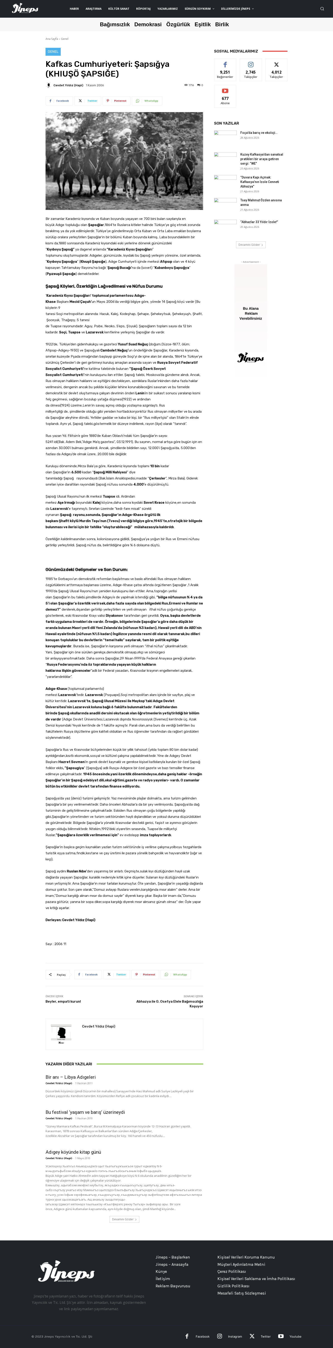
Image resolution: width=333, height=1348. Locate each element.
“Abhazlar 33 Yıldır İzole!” (259, 222)
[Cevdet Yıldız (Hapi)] (49, 85)
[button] (322, 9)
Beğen (225, 62)
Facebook (203, 1336)
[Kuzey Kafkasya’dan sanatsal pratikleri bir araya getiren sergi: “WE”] (225, 160)
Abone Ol (225, 88)
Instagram (235, 1336)
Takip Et (251, 62)
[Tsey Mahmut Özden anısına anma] (225, 206)
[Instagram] (220, 1337)
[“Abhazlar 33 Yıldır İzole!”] (225, 228)
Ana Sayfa (52, 39)
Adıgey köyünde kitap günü (73, 1152)
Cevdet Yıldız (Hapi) (68, 85)
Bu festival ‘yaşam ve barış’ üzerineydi (85, 1112)
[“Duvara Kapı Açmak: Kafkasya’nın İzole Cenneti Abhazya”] (225, 183)
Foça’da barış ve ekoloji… (259, 133)
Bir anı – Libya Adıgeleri (71, 1077)
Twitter (266, 1336)
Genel (64, 39)
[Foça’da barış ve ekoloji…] (225, 138)
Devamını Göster (123, 1219)
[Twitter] (252, 1337)
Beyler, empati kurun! (63, 1001)
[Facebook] (187, 1337)
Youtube (296, 1336)
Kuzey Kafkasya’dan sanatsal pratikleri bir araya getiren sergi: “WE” (261, 159)
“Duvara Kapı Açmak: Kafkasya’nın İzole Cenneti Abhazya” (259, 182)
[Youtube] (281, 1337)
